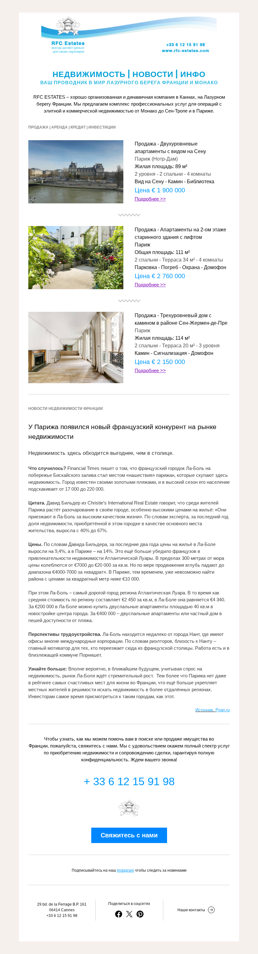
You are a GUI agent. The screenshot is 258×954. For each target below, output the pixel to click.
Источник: (205, 710)
